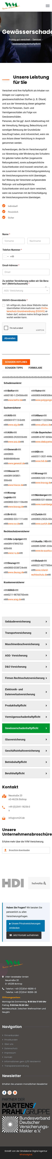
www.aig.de (14, 424)
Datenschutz (10, 1048)
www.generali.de (16, 463)
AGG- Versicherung (16, 655)
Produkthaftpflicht (15, 705)
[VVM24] (11, 5)
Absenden (9, 338)
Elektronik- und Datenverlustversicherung (20, 692)
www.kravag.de (43, 482)
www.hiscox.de (15, 485)
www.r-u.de (13, 553)
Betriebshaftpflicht (16, 762)
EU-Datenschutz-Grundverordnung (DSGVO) (27, 310)
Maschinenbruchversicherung (22, 644)
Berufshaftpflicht (15, 773)
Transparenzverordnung (16, 1065)
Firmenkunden (11, 1035)
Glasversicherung (15, 739)
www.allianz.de (43, 424)
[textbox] (25, 290)
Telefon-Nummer (12, 249)
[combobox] (26, 290)
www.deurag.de (16, 572)
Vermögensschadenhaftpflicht (22, 716)
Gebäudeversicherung (17, 621)
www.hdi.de (41, 461)
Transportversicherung (18, 632)
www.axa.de (14, 441)
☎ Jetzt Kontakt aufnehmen (24, 935)
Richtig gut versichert (19, 39)
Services (36, 39)
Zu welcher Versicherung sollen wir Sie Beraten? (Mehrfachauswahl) (25, 282)
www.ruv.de (14, 523)
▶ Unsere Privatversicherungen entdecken (24, 925)
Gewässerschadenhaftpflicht (21, 728)
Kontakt (8, 1057)
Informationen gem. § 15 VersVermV (22, 1061)
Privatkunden (11, 1039)
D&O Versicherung (15, 666)
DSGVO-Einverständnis (15, 300)
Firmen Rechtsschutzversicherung (24, 678)
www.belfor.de (15, 400)
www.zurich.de (42, 523)
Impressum (10, 1052)
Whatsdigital (25, 1154)
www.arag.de (14, 599)
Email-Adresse (10, 265)
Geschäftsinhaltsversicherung (22, 750)
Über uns (8, 1044)
